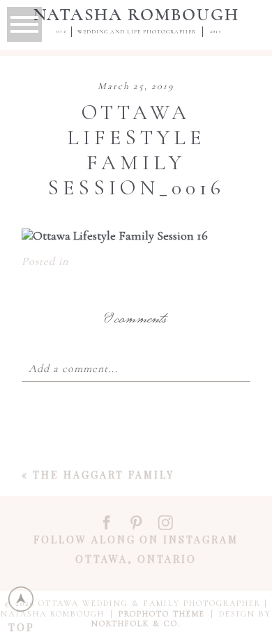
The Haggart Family (103, 474)
